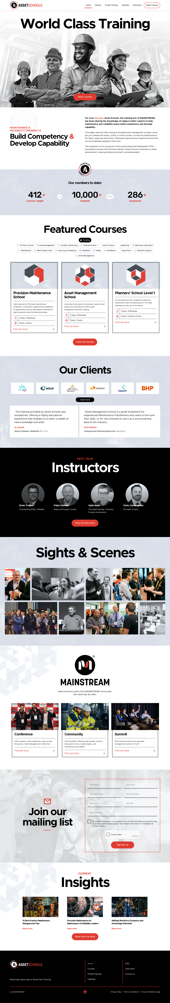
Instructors (137, 5)
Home (88, 5)
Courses (98, 5)
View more (85, 400)
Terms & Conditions (131, 992)
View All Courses (85, 342)
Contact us (130, 974)
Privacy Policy (116, 992)
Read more (27, 929)
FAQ (127, 964)
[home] (26, 5)
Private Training (111, 5)
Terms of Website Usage (150, 992)
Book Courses (85, 97)
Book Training (152, 5)
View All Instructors (85, 523)
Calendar (125, 5)
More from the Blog (85, 937)
